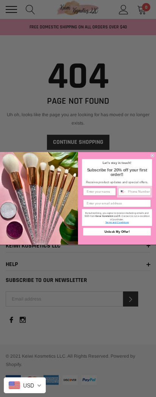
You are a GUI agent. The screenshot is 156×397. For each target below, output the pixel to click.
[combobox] (122, 192)
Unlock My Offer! (117, 232)
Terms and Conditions (117, 222)
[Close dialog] (152, 156)
